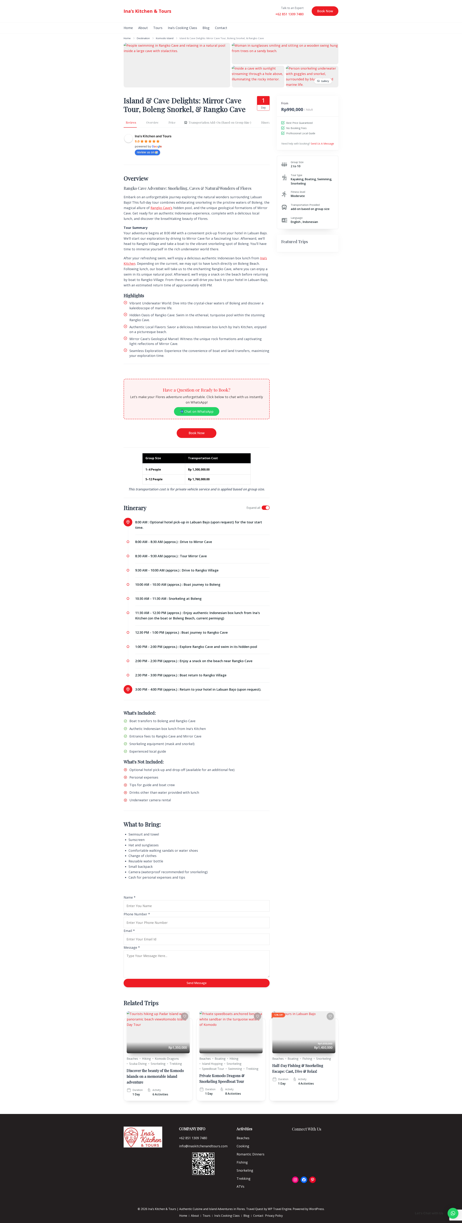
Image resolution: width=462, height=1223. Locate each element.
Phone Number (137, 914)
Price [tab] (172, 122)
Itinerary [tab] (267, 122)
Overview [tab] (152, 122)
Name (130, 897)
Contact (221, 28)
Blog (206, 28)
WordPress (316, 1209)
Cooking (243, 1146)
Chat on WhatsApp (198, 411)
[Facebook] (304, 1180)
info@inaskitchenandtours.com (203, 1146)
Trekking (175, 1064)
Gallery (325, 81)
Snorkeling (158, 1064)
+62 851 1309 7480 (289, 14)
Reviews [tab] (131, 122)
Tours (157, 28)
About (143, 28)
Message (132, 947)
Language (297, 218)
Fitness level (298, 192)
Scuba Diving (138, 1064)
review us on (145, 152)
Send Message (196, 983)
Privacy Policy (274, 1216)
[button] (453, 1213)
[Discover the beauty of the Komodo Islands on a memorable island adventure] (158, 1032)
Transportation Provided (305, 205)
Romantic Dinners (250, 1154)
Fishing (307, 1059)
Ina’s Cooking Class (182, 28)
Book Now (325, 11)
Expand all (253, 508)
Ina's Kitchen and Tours (153, 136)
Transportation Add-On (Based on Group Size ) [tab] (220, 122)
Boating (220, 1059)
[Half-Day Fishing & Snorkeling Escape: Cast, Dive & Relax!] (303, 1032)
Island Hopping (212, 1064)
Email (129, 931)
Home (128, 28)
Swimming (235, 1069)
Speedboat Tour (213, 1069)
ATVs (240, 1186)
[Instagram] (295, 1180)
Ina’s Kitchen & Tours (147, 11)
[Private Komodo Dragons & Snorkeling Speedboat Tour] (230, 1032)
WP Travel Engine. (280, 1209)
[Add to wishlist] (184, 1016)
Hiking (146, 1059)
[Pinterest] (312, 1180)
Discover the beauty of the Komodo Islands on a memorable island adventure (155, 1076)
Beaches (132, 1059)
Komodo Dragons (167, 1059)
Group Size (297, 162)
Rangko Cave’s (161, 208)
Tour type (296, 175)
